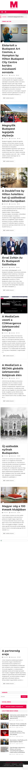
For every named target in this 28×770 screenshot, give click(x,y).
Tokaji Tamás (20, 720)
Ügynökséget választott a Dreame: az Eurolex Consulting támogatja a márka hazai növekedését (17, 750)
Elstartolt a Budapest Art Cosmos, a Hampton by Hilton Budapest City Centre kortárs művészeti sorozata (13, 59)
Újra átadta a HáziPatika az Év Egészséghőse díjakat (18, 740)
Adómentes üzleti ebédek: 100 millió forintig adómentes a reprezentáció (18, 716)
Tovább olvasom (9, 98)
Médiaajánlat (14, 764)
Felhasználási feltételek (21, 765)
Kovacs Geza (13, 138)
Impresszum (7, 764)
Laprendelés (21, 764)
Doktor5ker (12, 267)
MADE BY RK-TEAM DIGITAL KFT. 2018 (14, 762)
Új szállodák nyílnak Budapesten (10, 450)
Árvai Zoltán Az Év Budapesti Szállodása (12, 261)
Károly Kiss (12, 75)
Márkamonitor (13, 456)
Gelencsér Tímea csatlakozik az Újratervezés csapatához (18, 724)
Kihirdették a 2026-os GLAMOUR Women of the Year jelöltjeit (17, 733)
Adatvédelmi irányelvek (9, 765)
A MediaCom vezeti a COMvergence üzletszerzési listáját (11, 323)
